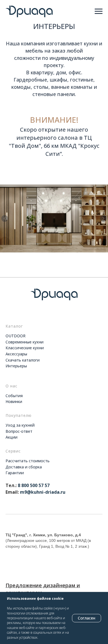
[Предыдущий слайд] (4, 218)
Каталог (14, 326)
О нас (11, 386)
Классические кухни (25, 347)
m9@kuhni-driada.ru (42, 492)
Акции (11, 437)
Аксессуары (16, 354)
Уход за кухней (20, 425)
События (14, 395)
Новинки (14, 401)
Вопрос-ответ (19, 431)
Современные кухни (24, 342)
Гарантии (15, 472)
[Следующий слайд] (103, 218)
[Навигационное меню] (98, 11)
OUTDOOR (15, 335)
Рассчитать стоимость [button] (28, 460)
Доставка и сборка (24, 467)
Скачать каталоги (23, 360)
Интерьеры (16, 365)
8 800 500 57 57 (34, 485)
